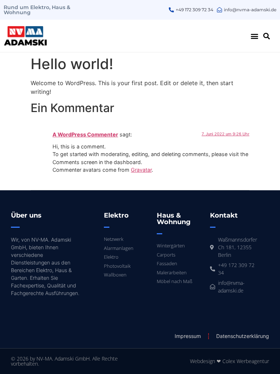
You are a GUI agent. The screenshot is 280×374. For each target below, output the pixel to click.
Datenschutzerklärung (242, 336)
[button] (255, 36)
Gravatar (141, 170)
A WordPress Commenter (85, 134)
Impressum (188, 336)
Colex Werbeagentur (245, 361)
